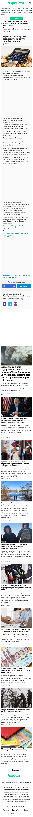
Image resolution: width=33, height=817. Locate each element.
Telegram (25, 286)
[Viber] (15, 304)
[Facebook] (4, 304)
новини (15, 300)
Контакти (27, 810)
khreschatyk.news (19, 814)
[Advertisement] (16, 98)
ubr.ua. (13, 146)
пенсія (21, 300)
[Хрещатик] (16, 3)
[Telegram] (10, 304)
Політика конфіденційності (12, 810)
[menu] (3, 3)
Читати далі (16, 770)
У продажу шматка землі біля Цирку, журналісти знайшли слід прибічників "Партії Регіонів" (15, 23)
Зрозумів (16, 18)
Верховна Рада (12, 296)
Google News (10, 286)
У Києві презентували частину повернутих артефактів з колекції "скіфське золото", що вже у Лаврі (17, 29)
